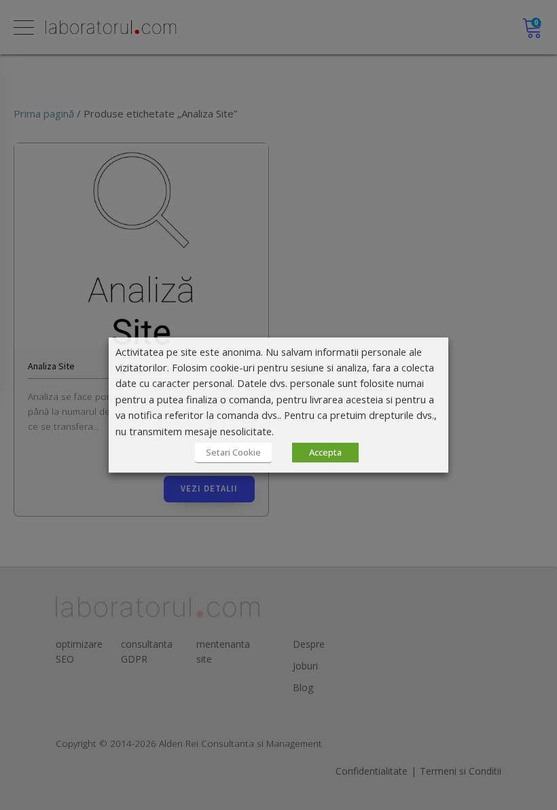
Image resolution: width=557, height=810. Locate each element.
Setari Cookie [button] (233, 452)
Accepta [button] (325, 452)
